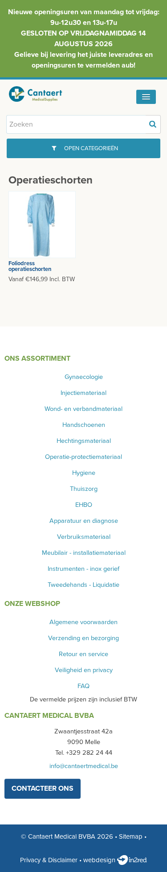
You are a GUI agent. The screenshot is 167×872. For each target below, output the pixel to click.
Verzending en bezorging (83, 638)
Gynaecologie (84, 377)
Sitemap (131, 836)
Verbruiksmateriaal (83, 537)
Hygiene (83, 473)
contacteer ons (42, 788)
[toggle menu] (146, 97)
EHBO (83, 505)
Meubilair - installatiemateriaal (84, 553)
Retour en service (83, 654)
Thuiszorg (84, 489)
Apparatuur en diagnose (83, 521)
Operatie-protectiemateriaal (83, 457)
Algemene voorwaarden (83, 622)
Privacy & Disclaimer (48, 860)
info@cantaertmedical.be (83, 766)
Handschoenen (83, 425)
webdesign (100, 860)
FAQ (83, 686)
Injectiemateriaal (83, 393)
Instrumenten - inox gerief (83, 569)
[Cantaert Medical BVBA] (42, 94)
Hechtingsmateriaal (84, 441)
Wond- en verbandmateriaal (83, 409)
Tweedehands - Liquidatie (83, 585)
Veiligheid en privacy (84, 670)
